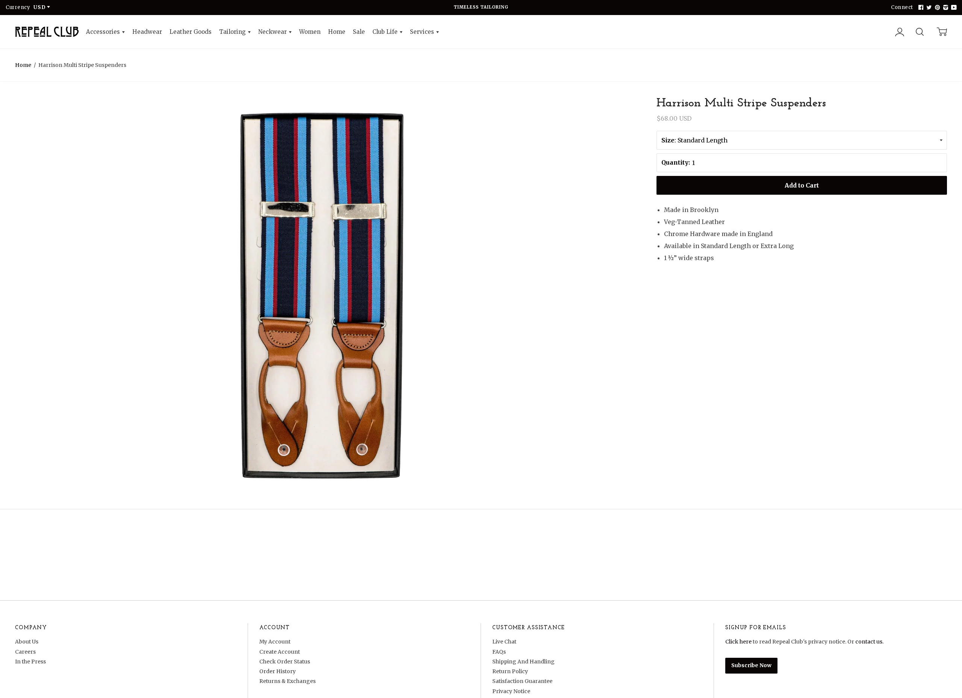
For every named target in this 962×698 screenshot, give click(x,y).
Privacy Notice (511, 691)
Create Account (279, 651)
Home (336, 31)
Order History (277, 671)
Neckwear (273, 31)
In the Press (30, 661)
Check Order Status (284, 661)
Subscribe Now (751, 665)
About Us (26, 641)
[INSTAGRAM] (944, 7)
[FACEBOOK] (920, 7)
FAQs (499, 651)
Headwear (147, 31)
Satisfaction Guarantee (522, 681)
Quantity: (675, 162)
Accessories (103, 31)
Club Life (385, 31)
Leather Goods (190, 31)
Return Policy (510, 671)
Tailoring (233, 31)
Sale (359, 31)
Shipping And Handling (523, 661)
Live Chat (504, 641)
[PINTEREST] (936, 7)
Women (310, 31)
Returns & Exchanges (287, 681)
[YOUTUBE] (953, 7)
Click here (738, 641)
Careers (25, 651)
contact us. (869, 641)
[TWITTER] (928, 7)
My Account (274, 641)
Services (423, 31)
